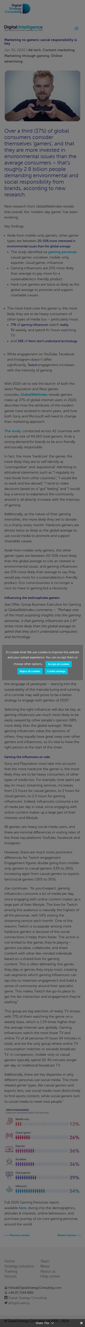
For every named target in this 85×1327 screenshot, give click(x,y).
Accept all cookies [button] (58, 664)
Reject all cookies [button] (30, 671)
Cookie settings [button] (56, 671)
